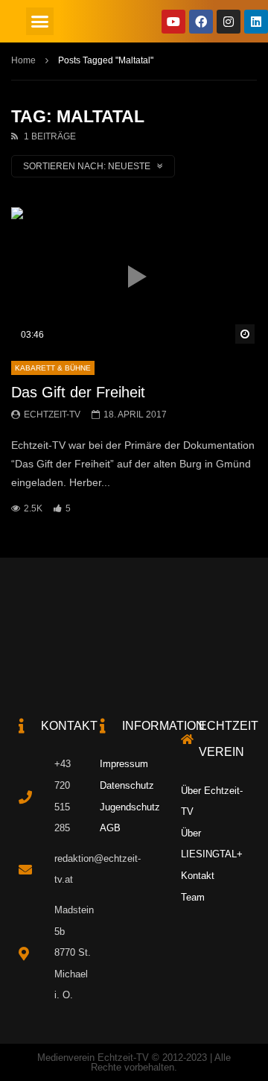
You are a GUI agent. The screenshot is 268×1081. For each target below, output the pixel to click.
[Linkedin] (256, 22)
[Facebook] (201, 22)
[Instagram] (228, 22)
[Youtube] (173, 22)
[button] (40, 21)
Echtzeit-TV (52, 414)
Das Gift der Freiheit (78, 392)
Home (23, 60)
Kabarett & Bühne (53, 368)
